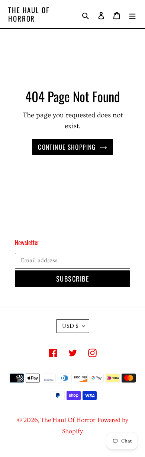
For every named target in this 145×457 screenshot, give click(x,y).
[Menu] (132, 14)
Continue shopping (67, 147)
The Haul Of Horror (28, 14)
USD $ (70, 326)
